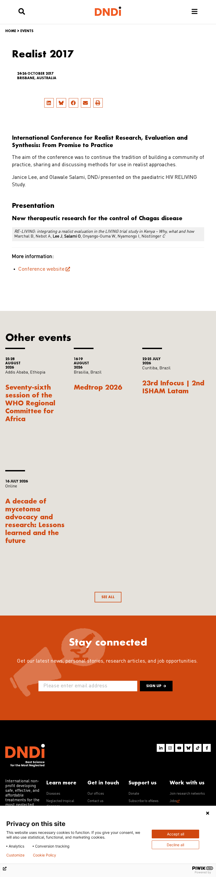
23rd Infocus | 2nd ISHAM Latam (173, 387)
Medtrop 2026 (98, 387)
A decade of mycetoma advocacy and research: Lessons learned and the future (35, 521)
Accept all (175, 834)
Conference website (41, 269)
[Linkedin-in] (161, 748)
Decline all (175, 845)
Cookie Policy (44, 855)
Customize (15, 855)
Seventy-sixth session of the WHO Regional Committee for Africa (30, 403)
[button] (49, 103)
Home (10, 31)
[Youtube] (179, 748)
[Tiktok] (198, 748)
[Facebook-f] (207, 748)
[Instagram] (170, 748)
